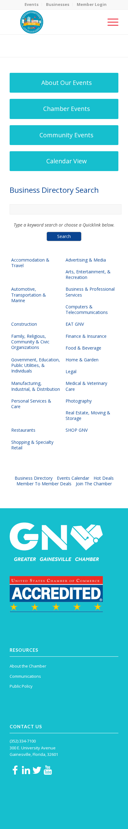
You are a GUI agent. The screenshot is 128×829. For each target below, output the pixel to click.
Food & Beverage (83, 348)
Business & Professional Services (90, 292)
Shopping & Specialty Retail (32, 445)
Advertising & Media (86, 260)
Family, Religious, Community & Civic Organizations (30, 341)
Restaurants (23, 430)
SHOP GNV (77, 430)
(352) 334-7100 (23, 741)
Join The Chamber (94, 484)
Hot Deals (104, 478)
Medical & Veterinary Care (86, 386)
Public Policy (21, 686)
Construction (24, 324)
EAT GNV (75, 324)
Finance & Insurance (86, 336)
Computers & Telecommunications (87, 309)
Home (40, 49)
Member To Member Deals (43, 484)
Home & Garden (82, 360)
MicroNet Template (31, 43)
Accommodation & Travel (30, 262)
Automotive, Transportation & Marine (28, 294)
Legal (71, 371)
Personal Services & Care (31, 403)
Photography (79, 401)
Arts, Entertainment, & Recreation (88, 274)
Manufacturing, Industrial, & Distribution (35, 386)
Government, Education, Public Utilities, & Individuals (35, 365)
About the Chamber (28, 666)
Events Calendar (73, 478)
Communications (25, 676)
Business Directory (34, 478)
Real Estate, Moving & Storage (88, 415)
